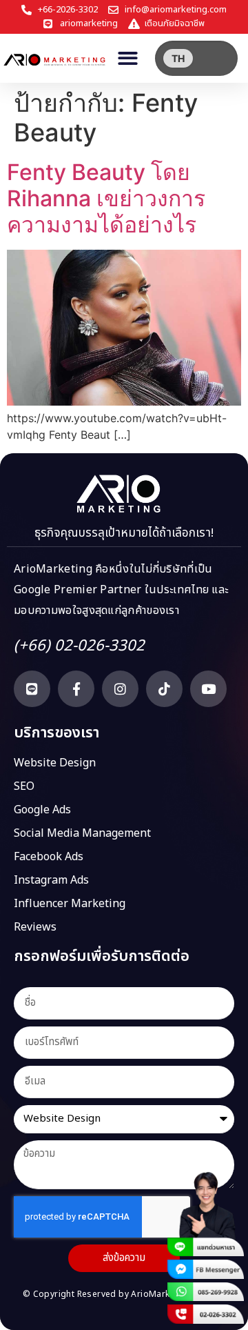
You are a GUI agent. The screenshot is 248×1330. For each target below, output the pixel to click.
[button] (128, 58)
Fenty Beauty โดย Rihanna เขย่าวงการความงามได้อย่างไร (106, 199)
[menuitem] (178, 58)
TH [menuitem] (178, 58)
